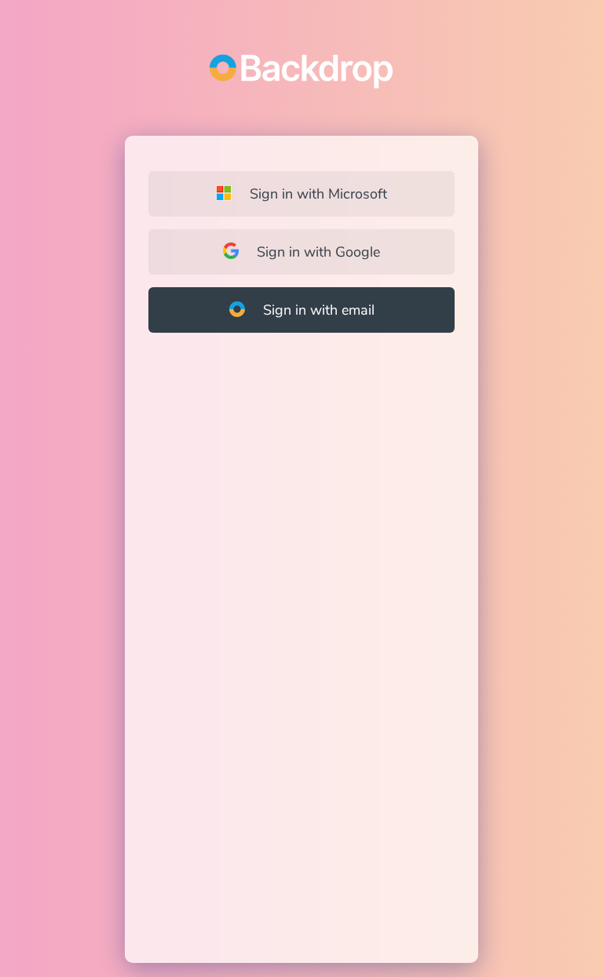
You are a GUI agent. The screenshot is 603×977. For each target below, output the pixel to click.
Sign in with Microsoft (316, 193)
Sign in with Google (316, 251)
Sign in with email (317, 310)
